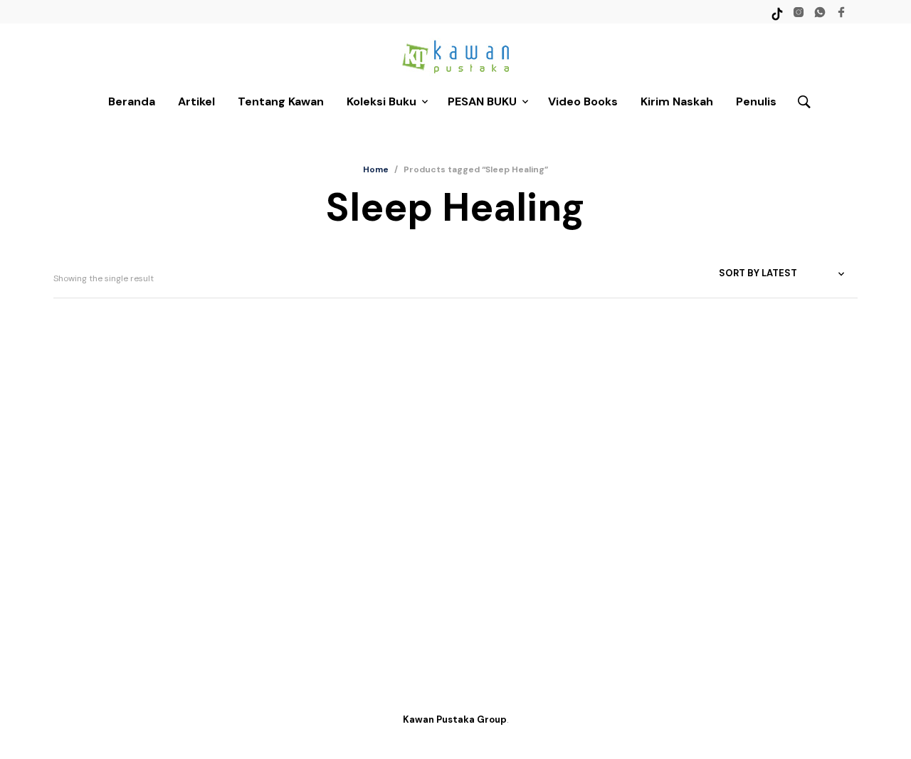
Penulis (756, 101)
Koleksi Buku (381, 101)
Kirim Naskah (677, 101)
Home (376, 169)
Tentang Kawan (281, 101)
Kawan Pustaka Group (455, 719)
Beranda (131, 101)
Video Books (583, 101)
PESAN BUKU (482, 101)
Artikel (196, 101)
